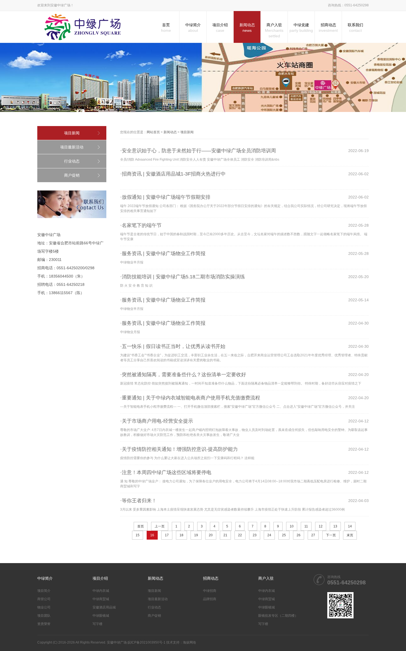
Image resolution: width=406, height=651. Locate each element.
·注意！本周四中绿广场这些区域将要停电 (165, 472)
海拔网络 (189, 642)
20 (211, 535)
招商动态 (328, 28)
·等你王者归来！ (138, 500)
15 (137, 535)
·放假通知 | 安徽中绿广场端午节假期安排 (165, 197)
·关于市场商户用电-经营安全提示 (156, 421)
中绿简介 (193, 28)
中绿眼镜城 (101, 616)
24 (269, 535)
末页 (350, 535)
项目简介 (44, 591)
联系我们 (355, 28)
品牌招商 (209, 599)
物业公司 (44, 607)
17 (167, 535)
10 (292, 526)
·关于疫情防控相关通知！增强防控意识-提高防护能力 (179, 449)
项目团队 (44, 616)
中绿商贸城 (101, 599)
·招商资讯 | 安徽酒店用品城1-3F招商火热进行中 (173, 174)
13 (335, 526)
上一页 (160, 526)
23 (255, 535)
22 (240, 535)
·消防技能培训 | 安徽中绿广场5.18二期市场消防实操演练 (182, 276)
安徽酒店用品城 (104, 607)
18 (181, 535)
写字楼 (97, 624)
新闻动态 (247, 28)
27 (313, 535)
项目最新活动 (71, 147)
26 (298, 535)
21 (225, 535)
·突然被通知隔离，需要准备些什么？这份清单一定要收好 (183, 374)
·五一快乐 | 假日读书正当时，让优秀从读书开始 (172, 346)
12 (321, 526)
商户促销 (72, 175)
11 (306, 526)
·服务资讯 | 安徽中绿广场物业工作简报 (162, 253)
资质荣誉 (44, 624)
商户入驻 (274, 30)
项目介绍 (220, 28)
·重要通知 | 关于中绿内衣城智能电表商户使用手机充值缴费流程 (190, 398)
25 (284, 535)
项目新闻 (72, 133)
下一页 (331, 535)
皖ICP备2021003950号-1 (146, 642)
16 (152, 535)
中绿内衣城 (101, 591)
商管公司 (44, 599)
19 (196, 535)
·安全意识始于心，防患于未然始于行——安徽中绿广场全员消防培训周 (198, 150)
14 (350, 526)
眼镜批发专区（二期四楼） (278, 616)
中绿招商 (209, 591)
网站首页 (153, 132)
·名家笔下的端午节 (141, 225)
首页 (166, 28)
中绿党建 (301, 28)
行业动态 (72, 161)
